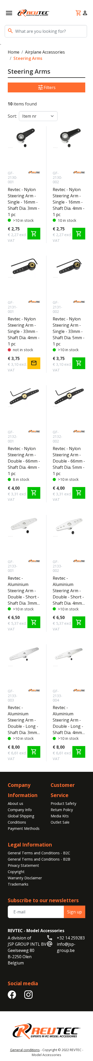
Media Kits (60, 815)
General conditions (25, 1049)
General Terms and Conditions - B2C (39, 852)
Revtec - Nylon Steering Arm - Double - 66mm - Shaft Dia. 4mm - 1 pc (24, 461)
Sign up (74, 912)
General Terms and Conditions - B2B (39, 859)
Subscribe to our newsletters (43, 900)
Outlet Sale (60, 822)
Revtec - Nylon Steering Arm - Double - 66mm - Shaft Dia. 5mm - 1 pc (69, 461)
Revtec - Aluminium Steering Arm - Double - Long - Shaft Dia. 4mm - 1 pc (68, 720)
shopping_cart (34, 233)
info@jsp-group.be (66, 947)
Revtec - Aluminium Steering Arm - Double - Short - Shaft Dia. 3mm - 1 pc (24, 590)
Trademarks (18, 884)
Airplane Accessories (45, 52)
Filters (46, 87)
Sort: (12, 116)
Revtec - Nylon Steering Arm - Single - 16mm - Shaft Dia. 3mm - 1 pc (24, 202)
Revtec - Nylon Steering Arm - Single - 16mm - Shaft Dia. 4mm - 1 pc (68, 202)
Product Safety (63, 803)
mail (34, 363)
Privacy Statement (23, 865)
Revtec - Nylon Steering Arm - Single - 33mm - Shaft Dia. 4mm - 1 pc (24, 331)
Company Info (20, 809)
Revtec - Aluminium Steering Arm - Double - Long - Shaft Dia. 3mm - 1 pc (24, 720)
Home (13, 52)
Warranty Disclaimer (25, 877)
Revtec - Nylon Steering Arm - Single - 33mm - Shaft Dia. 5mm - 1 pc (68, 331)
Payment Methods (24, 828)
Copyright (16, 871)
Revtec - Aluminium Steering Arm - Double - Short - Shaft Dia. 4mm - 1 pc (68, 590)
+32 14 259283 (71, 938)
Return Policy (62, 809)
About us (15, 803)
